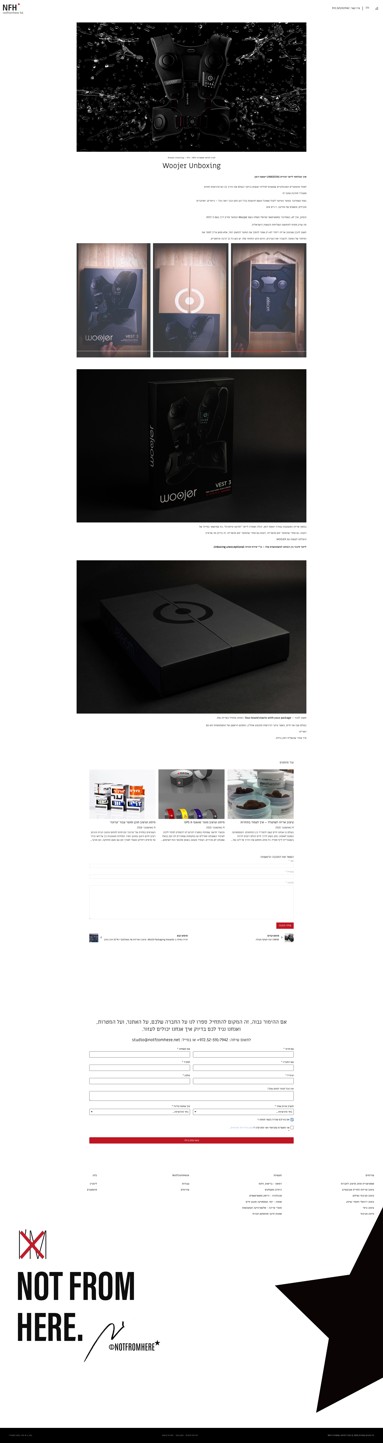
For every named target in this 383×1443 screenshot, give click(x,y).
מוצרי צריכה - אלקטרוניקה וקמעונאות (262, 1208)
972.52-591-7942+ (212, 1040)
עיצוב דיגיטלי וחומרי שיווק (360, 1202)
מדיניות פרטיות (192, 1435)
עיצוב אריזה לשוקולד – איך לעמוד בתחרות (267, 822)
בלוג (95, 1175)
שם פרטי (288, 1049)
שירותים (185, 1189)
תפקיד (186, 1062)
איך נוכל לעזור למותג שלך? (281, 1088)
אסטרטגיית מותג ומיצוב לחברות (357, 1183)
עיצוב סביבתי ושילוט (363, 1195)
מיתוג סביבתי (367, 1214)
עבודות (185, 1183)
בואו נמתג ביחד (191, 1140)
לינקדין (93, 1183)
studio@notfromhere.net (156, 1040)
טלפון (186, 1075)
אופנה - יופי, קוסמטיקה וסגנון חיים (264, 1202)
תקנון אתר (179, 1435)
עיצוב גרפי (368, 1208)
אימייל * (289, 872)
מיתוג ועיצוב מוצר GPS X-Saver (204, 822)
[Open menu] (376, 8)
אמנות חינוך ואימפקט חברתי (267, 1214)
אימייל (289, 1075)
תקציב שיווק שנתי (284, 1106)
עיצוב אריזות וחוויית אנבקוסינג (358, 1189)
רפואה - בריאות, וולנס (270, 1183)
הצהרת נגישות (167, 1435)
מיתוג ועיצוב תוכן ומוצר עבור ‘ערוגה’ (132, 822)
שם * (291, 861)
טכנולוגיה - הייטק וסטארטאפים (265, 1195)
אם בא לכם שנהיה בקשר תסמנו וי (273, 1119)
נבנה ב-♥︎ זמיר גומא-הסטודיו (20, 1435)
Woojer (242, 217)
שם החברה (287, 1062)
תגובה (289, 882)
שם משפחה (183, 1049)
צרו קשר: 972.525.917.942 (346, 8)
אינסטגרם (92, 1189)
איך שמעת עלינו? (181, 1106)
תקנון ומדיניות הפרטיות (242, 1127)
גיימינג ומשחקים (273, 1189)
